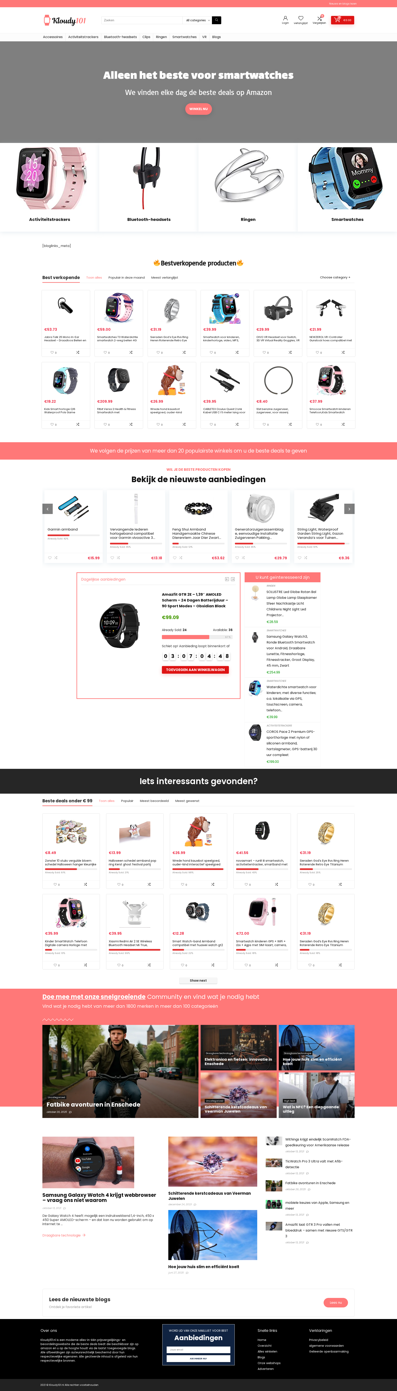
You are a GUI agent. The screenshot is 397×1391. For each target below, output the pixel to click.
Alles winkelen (267, 1351)
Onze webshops (269, 1363)
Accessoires (53, 37)
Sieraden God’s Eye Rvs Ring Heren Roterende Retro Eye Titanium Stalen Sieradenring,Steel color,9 (169, 342)
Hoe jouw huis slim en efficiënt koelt (203, 1266)
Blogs (216, 37)
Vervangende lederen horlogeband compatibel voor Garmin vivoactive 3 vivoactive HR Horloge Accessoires (69, 537)
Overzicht (265, 1346)
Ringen (161, 37)
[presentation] (47, 509)
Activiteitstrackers (83, 37)
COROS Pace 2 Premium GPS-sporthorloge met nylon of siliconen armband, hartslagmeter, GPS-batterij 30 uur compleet (292, 743)
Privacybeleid (318, 1340)
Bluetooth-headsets (120, 37)
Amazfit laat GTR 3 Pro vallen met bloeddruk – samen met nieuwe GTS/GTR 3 (319, 1230)
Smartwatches (184, 37)
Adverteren (266, 1369)
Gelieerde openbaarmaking (329, 1351)
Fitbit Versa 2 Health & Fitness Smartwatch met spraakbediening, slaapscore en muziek (117, 414)
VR (204, 37)
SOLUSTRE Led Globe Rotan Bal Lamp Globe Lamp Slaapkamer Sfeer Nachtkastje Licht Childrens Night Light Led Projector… (292, 603)
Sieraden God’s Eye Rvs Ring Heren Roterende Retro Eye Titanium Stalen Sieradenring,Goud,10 (324, 864)
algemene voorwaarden (326, 1346)
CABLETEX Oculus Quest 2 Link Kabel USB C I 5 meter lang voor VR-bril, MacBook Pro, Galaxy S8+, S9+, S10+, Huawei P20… (224, 414)
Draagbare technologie (61, 1235)
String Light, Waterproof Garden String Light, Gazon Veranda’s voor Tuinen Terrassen (258, 535)
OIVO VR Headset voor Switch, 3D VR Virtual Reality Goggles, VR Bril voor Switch (278, 340)
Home (262, 1340)
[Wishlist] (300, 18)
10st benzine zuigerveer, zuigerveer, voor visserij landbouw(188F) (272, 412)
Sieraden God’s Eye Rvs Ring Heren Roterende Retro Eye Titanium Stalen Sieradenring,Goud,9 (324, 945)
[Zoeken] (216, 20)
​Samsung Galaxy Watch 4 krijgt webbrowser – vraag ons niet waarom (99, 1198)
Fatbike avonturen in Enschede (310, 1183)
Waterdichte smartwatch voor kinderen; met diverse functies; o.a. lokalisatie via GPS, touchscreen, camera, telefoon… (292, 699)
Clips (146, 37)
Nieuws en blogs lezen (343, 3)
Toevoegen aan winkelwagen (195, 675)
